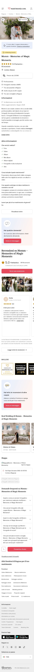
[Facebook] (3, 647)
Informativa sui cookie (8, 616)
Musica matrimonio (20, 572)
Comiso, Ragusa (9, 70)
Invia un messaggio (12, 241)
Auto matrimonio (6, 576)
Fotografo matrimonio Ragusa (10, 479)
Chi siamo (18, 624)
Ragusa (4, 14)
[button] (17, 231)
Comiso (11, 14)
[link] (16, 437)
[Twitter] (7, 647)
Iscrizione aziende (7, 624)
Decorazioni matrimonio (21, 586)
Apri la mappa (25, 465)
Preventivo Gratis (20, 549)
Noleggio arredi (6, 582)
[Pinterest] (11, 647)
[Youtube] (20, 647)
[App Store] (8, 638)
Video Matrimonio (7, 572)
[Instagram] (15, 647)
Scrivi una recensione (17, 271)
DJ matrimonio (25, 596)
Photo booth (15, 596)
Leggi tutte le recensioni (16, 350)
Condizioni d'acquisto (8, 611)
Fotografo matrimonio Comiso (10, 482)
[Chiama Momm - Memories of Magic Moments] (4, 549)
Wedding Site (25, 627)
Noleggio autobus (17, 579)
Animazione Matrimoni (20, 582)
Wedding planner (17, 589)
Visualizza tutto (17, 212)
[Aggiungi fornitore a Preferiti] (30, 19)
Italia (7, 657)
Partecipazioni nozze (20, 576)
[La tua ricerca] (3, 19)
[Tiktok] (24, 647)
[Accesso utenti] (31, 8)
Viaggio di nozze (7, 593)
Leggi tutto (6, 135)
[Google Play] (22, 638)
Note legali (12, 608)
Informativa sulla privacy (9, 613)
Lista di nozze (6, 589)
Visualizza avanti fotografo (10, 556)
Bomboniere (5, 579)
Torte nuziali (5, 596)
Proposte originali (19, 593)
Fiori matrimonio (6, 586)
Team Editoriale (6, 627)
